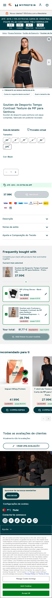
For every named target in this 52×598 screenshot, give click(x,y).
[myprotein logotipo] (25, 5)
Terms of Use (43, 574)
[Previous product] (43, 418)
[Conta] (40, 5)
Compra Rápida (17, 410)
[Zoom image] (49, 39)
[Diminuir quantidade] (6, 172)
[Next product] (48, 418)
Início (5, 33)
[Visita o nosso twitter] (29, 520)
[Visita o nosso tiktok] (17, 520)
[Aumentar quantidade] (15, 172)
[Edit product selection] (46, 294)
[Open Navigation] (5, 5)
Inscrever (12, 496)
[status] (11, 172)
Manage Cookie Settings (26, 579)
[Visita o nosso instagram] (5, 520)
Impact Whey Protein (15, 389)
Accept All (26, 593)
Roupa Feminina (14, 33)
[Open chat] (35, 520)
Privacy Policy (30, 574)
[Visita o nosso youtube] (23, 520)
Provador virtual (38, 130)
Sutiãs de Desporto (31, 33)
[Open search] (10, 5)
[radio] (7, 140)
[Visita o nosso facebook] (11, 520)
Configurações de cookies (16, 504)
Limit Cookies (26, 586)
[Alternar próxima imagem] (49, 62)
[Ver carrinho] (47, 5)
